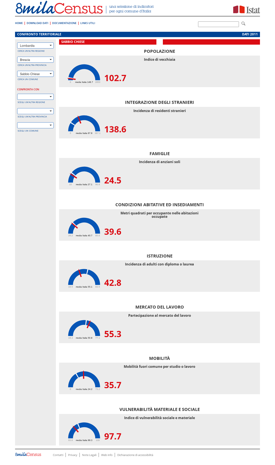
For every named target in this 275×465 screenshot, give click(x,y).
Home (19, 23)
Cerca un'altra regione (31, 50)
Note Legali (89, 455)
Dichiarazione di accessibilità (135, 455)
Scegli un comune (28, 130)
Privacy (72, 455)
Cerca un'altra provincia (32, 65)
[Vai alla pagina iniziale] (85, 11)
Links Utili (87, 23)
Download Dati (37, 23)
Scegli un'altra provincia (32, 116)
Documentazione (64, 23)
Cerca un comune (28, 79)
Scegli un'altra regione (31, 102)
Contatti (58, 455)
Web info (107, 455)
